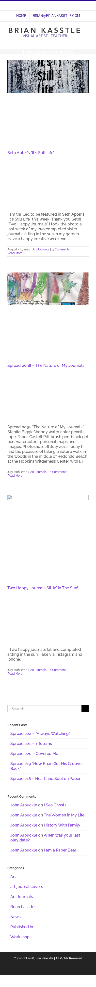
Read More (14, 253)
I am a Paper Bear (60, 850)
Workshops (21, 937)
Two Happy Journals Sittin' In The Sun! (42, 588)
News (15, 916)
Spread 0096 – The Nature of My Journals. (46, 365)
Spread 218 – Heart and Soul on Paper (45, 778)
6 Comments (58, 670)
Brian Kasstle (22, 906)
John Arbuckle (23, 805)
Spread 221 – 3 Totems (31, 743)
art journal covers (26, 886)
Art (13, 876)
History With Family (62, 825)
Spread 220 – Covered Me (34, 753)
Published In (21, 927)
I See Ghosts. (55, 805)
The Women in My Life (64, 815)
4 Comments (61, 249)
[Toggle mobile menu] (87, 41)
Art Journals (41, 249)
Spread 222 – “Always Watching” (40, 733)
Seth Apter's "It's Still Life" (30, 152)
